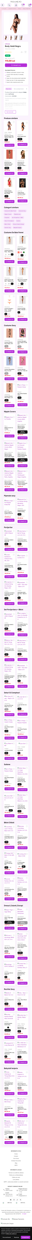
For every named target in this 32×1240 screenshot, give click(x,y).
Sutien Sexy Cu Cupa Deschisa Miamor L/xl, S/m (22, 780)
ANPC (16, 1165)
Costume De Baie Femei (10, 210)
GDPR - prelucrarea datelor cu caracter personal (16, 1181)
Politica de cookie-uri (11, 1233)
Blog (16, 1163)
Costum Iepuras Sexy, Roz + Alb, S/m (22, 370)
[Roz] (21, 252)
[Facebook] (10, 1199)
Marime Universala (22, 432)
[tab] (16, 5)
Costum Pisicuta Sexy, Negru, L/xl (9, 397)
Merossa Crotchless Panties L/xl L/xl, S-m (22, 838)
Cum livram (16, 1158)
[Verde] (24, 252)
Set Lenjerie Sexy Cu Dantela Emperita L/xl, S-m (22, 625)
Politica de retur (16, 1177)
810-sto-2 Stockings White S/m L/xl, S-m (9, 948)
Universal (7, 1030)
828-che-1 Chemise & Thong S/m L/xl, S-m (22, 1133)
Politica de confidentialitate (16, 1175)
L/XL (6, 400)
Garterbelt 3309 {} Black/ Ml (9, 540)
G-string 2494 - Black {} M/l (21, 863)
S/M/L (19, 139)
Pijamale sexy (17, 214)
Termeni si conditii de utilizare (16, 1172)
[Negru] (8, 1027)
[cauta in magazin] (9, 5)
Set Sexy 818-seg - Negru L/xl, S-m (9, 706)
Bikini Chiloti (7, 224)
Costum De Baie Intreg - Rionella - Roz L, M (22, 310)
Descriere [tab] (8, 89)
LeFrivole (7, 44)
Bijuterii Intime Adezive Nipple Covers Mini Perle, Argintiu (9, 483)
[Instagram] (14, 1199)
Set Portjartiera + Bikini (17, 217)
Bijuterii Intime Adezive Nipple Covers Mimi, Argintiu (21, 428)
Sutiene (18, 220)
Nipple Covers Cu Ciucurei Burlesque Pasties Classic (22, 455)
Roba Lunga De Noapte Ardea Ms (9, 512)
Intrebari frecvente (16, 1160)
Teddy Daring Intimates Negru (21, 193)
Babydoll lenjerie (17, 227)
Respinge (16, 1237)
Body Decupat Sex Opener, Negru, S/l (9, 136)
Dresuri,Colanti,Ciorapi (18, 224)
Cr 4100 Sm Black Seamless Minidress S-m (22, 1053)
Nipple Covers (8, 214)
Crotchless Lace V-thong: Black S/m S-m (9, 838)
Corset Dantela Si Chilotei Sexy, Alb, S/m (9, 567)
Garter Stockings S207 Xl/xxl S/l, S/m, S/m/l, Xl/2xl (22, 946)
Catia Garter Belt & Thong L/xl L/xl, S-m (22, 540)
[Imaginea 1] (6, 37)
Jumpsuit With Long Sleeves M (9, 1053)
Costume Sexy (22, 210)
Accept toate (25, 1237)
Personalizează (7, 1237)
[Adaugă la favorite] (25, 52)
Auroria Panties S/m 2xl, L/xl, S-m (9, 890)
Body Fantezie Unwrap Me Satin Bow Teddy (9, 192)
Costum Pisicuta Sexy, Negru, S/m (9, 343)
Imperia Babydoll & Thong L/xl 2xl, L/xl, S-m (9, 1133)
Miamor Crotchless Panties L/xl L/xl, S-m (22, 890)
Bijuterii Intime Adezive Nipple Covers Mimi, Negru (9, 455)
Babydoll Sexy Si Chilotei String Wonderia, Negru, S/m (22, 512)
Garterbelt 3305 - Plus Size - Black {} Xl (22, 594)
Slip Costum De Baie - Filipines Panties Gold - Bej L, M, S (22, 281)
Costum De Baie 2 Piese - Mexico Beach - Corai (22, 249)
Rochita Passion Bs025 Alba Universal (8, 1025)
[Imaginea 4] (21, 37)
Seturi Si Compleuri (9, 220)
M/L (6, 544)
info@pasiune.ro (23, 1195)
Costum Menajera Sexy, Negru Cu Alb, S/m (22, 342)
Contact (16, 1156)
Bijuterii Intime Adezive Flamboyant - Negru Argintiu (22, 483)
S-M (19, 168)
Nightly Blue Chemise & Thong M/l (22, 1109)
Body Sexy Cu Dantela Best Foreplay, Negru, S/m (22, 164)
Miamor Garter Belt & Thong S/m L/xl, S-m (9, 650)
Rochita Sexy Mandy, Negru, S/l (22, 1028)
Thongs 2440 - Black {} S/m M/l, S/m (8, 863)
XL (19, 597)
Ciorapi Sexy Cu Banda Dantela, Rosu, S (21, 974)
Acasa (16, 1154)
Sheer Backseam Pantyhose (22, 919)
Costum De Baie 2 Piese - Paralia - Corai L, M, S (9, 310)
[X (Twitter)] (20, 1199)
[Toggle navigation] (2, 5)
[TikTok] (17, 1199)
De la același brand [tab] (19, 89)
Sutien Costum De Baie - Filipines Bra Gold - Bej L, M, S (9, 281)
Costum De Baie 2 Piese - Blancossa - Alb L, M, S (9, 252)
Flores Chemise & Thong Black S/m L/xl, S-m (9, 1084)
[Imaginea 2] (11, 37)
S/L (6, 139)
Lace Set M (20, 750)
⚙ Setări (24, 1213)
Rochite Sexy (8, 227)
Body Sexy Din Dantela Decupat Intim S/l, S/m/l (9, 164)
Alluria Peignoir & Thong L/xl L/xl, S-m (22, 1084)
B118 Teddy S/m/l (22, 136)
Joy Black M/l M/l (9, 750)
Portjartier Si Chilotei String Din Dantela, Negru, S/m (9, 594)
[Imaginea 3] (16, 37)
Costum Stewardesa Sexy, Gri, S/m (9, 370)
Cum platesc (16, 1179)
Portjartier (7, 217)
